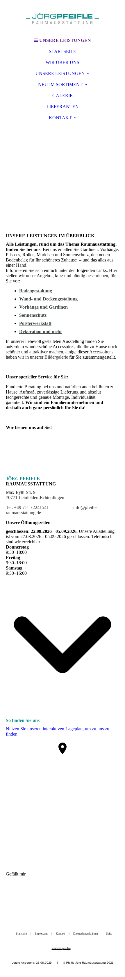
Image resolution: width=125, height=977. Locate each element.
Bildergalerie (56, 357)
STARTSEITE (62, 51)
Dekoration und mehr (40, 331)
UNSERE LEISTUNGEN (60, 73)
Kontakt (60, 933)
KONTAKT (60, 117)
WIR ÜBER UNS (62, 62)
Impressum (41, 933)
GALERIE (62, 95)
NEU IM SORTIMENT (60, 84)
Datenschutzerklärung (85, 933)
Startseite (21, 933)
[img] (62, 17)
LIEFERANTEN (63, 106)
